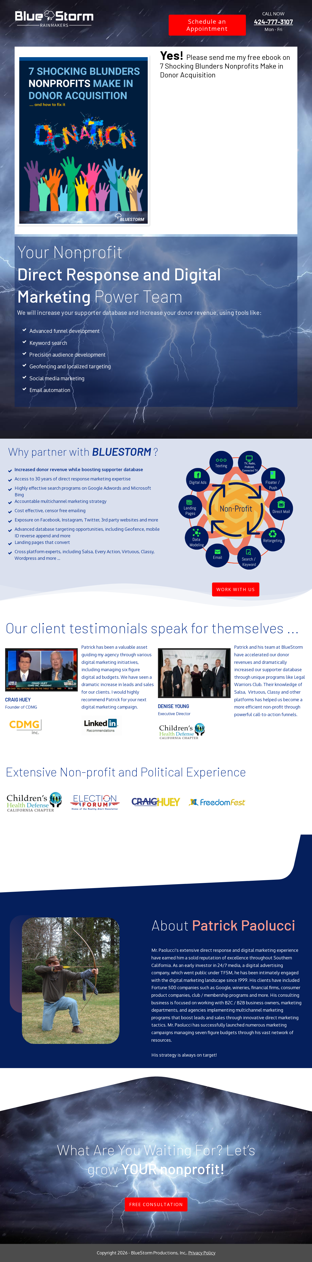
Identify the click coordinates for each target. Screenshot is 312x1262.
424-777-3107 (273, 21)
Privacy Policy (201, 1252)
